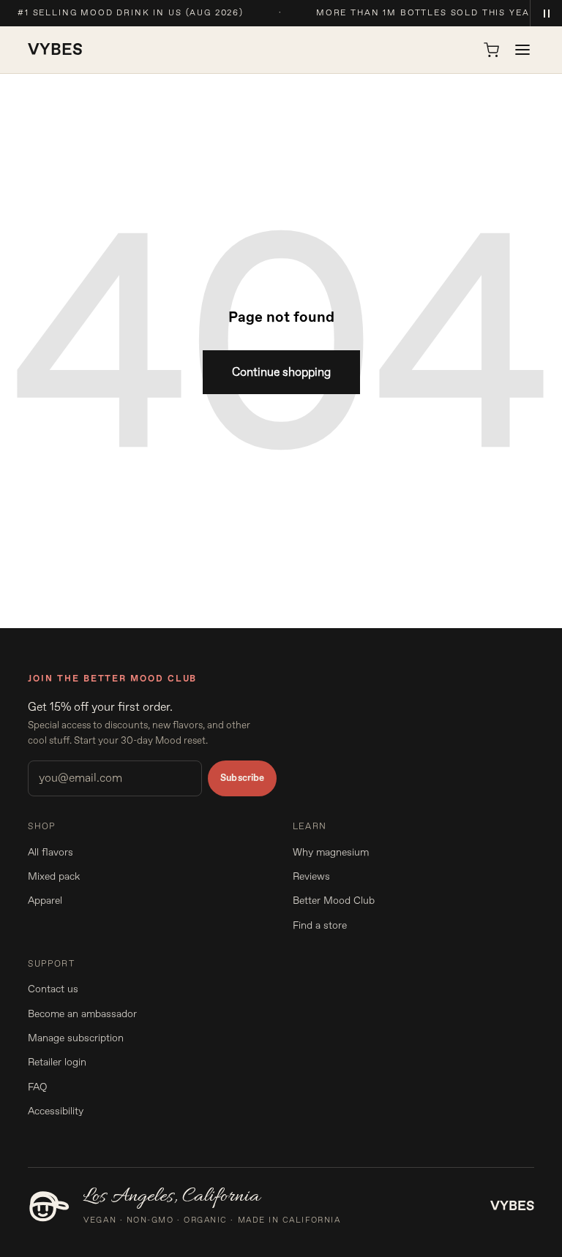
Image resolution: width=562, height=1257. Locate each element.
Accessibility (55, 1111)
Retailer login (57, 1062)
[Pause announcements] (546, 13)
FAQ (37, 1087)
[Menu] (522, 49)
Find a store (320, 925)
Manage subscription (76, 1038)
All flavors (50, 852)
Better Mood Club (334, 900)
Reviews (311, 876)
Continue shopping (281, 372)
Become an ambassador (82, 1014)
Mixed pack (54, 876)
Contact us (53, 989)
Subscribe (242, 778)
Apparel (45, 900)
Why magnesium (331, 852)
